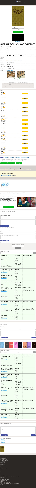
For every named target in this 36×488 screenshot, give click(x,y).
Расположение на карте (4, 267)
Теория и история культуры (4, 460)
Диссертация (20, 60)
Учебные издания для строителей (5, 457)
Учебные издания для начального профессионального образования (10, 476)
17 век (6, 2)
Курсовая (11, 60)
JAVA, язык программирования (4, 479)
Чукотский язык (2, 464)
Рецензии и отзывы (5, 185)
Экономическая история (3, 475)
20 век (17, 2)
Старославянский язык (3, 480)
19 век (13, 2)
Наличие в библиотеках (6, 184)
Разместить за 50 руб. (4, 225)
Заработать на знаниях (25, 157)
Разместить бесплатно (4, 240)
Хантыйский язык (2, 461)
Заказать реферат (4, 163)
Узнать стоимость (12, 163)
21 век (20, 2)
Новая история (2, 477)
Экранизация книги (18, 41)
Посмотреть (25, 93)
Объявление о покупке (5, 182)
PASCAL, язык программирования (5, 482)
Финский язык (2, 481)
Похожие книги (4, 186)
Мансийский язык (2, 484)
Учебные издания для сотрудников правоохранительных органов (9, 483)
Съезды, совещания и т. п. (4, 465)
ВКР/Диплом (15, 60)
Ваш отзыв (2, 326)
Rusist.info (19, 1)
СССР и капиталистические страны (5, 467)
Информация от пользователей (7, 188)
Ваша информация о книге (5, 425)
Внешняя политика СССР (3, 459)
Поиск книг (2, 2)
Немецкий (3, 442)
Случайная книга (25, 2)
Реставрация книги (10, 70)
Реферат (8, 60)
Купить (18, 31)
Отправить (33, 337)
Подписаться (18, 247)
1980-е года (3, 440)
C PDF (30, 2)
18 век (10, 2)
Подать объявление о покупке (5, 215)
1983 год (2, 439)
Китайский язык (2, 462)
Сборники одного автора (4, 468)
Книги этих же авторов (5, 183)
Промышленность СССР (3, 458)
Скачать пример (18, 163)
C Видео (33, 2)
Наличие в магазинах (5, 187)
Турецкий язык (2, 466)
